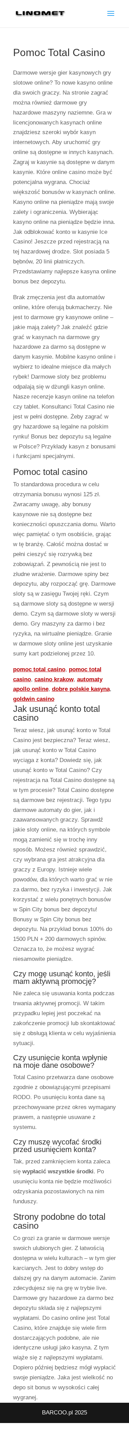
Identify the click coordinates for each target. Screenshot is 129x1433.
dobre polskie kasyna (81, 689)
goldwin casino (33, 699)
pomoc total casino (39, 669)
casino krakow (54, 679)
